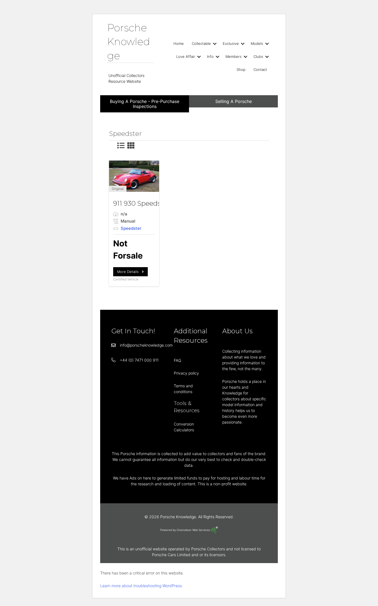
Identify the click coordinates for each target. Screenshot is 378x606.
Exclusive (231, 43)
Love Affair (185, 56)
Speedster (131, 228)
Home (179, 43)
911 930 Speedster (141, 203)
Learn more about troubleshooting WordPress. (141, 585)
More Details (129, 271)
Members (234, 56)
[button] (215, 43)
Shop (241, 69)
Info (210, 56)
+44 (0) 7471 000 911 (139, 360)
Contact (260, 69)
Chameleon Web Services (194, 530)
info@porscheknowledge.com (146, 345)
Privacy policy (186, 373)
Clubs (258, 56)
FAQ (177, 360)
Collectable (201, 43)
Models (257, 43)
